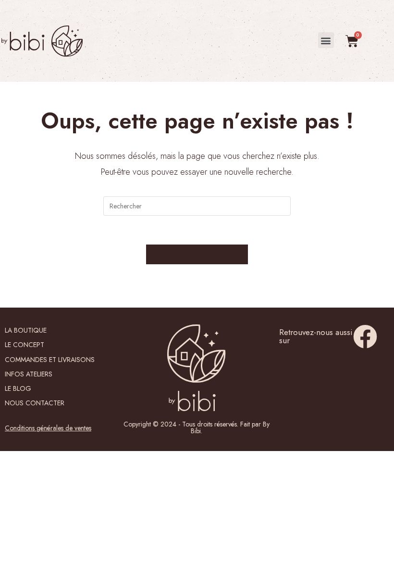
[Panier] (352, 41)
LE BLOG (18, 388)
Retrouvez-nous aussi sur (315, 336)
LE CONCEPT (24, 344)
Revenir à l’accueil (197, 254)
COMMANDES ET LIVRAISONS (50, 359)
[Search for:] (197, 205)
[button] (326, 40)
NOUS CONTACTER (34, 403)
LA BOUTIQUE (26, 330)
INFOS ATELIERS (28, 374)
